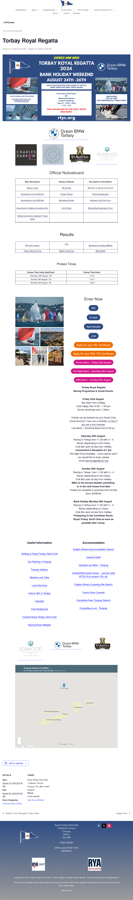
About (34, 10)
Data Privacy (66, 890)
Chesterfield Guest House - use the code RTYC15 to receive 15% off (93, 574)
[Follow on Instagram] (109, 826)
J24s (66, 244)
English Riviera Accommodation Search (93, 549)
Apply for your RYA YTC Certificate (93, 353)
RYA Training (83, 10)
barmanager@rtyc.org (96, 460)
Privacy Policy (92, 882)
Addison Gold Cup (66, 251)
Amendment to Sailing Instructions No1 (32, 208)
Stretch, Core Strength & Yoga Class (22, 813)
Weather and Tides (39, 577)
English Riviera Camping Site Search (93, 584)
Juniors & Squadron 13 (103, 10)
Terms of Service (109, 882)
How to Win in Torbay (39, 593)
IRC (93, 308)
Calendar (76, 13)
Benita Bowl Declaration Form (100, 208)
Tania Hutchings (94, 877)
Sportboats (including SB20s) (100, 245)
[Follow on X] (104, 826)
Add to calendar (16, 763)
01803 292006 (66, 842)
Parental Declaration (100, 194)
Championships (49, 10)
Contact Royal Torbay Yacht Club (39, 617)
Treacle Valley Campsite (93, 592)
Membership (21, 10)
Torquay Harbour (39, 569)
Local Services (39, 585)
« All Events (8, 22)
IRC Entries (66, 188)
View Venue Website (36, 800)
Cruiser (93, 317)
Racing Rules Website (39, 624)
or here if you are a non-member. (99, 422)
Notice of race (32, 188)
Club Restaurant (39, 609)
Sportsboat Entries (66, 200)
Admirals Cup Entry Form (100, 200)
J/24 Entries (66, 208)
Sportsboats (94, 326)
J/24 (93, 336)
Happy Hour (122, 813)
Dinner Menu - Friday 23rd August (93, 362)
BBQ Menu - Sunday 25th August (93, 379)
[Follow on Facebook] (99, 826)
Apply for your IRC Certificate (93, 345)
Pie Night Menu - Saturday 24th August (93, 371)
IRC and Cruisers (32, 245)
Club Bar (39, 601)
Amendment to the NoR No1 (32, 194)
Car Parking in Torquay (39, 561)
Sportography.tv (112, 877)
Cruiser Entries (66, 194)
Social (55, 13)
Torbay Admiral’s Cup (32, 251)
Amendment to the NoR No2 (32, 200)
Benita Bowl (100, 251)
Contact (66, 13)
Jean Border (80, 877)
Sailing (19, 803)
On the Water (66, 10)
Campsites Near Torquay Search (93, 600)
